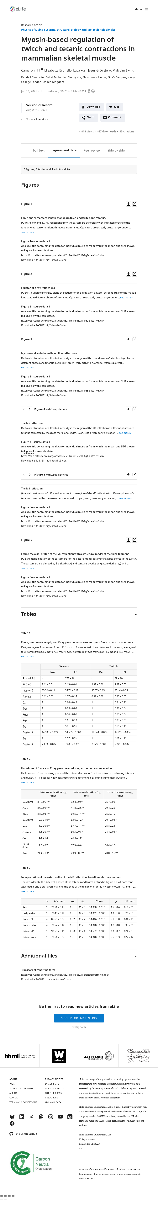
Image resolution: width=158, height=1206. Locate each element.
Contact (14, 1097)
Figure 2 (29, 316)
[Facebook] (12, 1125)
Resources (51, 1097)
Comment (116, 118)
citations (126, 132)
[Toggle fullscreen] (9, 1196)
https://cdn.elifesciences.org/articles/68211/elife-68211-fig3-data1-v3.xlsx (62, 390)
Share (90, 117)
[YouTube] (60, 1118)
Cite (116, 107)
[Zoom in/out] (13, 1196)
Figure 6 (29, 587)
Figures (63, 150)
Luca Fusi (80, 70)
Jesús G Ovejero (99, 70)
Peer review (92, 150)
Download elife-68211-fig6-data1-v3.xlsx (43, 596)
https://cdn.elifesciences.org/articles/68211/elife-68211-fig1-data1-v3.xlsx (62, 255)
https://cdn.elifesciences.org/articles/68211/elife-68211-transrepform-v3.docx (65, 975)
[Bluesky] (12, 1118)
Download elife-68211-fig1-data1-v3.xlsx (43, 260)
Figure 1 (29, 251)
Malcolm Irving (123, 70)
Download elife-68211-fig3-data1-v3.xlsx (43, 395)
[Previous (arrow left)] (1, 1199)
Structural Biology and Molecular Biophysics (86, 30)
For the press (53, 1093)
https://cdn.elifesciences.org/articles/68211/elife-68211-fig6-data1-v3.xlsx (62, 591)
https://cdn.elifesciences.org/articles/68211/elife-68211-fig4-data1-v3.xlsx (62, 456)
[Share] (5, 1196)
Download (93, 107)
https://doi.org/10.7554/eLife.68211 (63, 91)
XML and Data (53, 1102)
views (86, 132)
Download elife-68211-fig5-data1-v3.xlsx (43, 526)
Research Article (31, 25)
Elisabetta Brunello (58, 70)
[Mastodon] (41, 1118)
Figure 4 (29, 451)
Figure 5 (29, 517)
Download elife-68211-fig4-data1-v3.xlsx (43, 460)
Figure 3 (29, 386)
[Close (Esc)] (1, 1196)
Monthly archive (55, 1088)
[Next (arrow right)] (5, 1199)
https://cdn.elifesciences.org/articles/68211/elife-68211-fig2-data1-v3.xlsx (62, 321)
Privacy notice (79, 1027)
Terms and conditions (23, 1102)
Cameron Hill (30, 70)
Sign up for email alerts (79, 1018)
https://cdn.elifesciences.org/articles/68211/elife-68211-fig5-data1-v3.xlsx (62, 521)
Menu (138, 9)
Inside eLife (52, 1083)
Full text (39, 150)
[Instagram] (50, 1118)
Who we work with (21, 1088)
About (13, 1079)
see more (26, 232)
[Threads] (70, 1118)
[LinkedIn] (21, 1118)
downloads (106, 132)
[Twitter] (31, 1118)
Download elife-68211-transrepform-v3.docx (46, 979)
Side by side (116, 150)
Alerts (13, 1093)
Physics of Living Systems (38, 30)
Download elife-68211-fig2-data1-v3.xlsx (43, 325)
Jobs (12, 1083)
